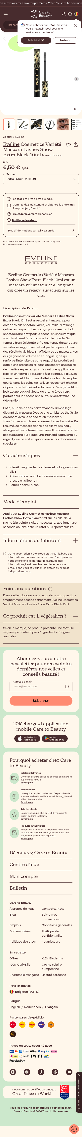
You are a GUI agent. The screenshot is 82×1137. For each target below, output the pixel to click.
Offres (14, 958)
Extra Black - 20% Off (21, 179)
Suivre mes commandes (51, 917)
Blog (13, 915)
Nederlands (32, 1007)
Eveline (11, 144)
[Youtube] (69, 1072)
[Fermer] (79, 1074)
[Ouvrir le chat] (74, 1129)
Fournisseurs (51, 942)
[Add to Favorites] (68, 145)
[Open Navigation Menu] (5, 13)
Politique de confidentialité (52, 933)
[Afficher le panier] (70, 13)
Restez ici (65, 40)
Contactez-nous (53, 909)
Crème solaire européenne (52, 967)
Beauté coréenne (54, 975)
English (15, 1007)
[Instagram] (13, 1072)
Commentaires (20, 931)
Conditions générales (57, 925)
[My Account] (63, 13)
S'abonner (41, 700)
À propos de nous (22, 909)
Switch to (36, 40)
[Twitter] (55, 1072)
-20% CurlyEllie (20, 965)
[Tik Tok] (41, 1072)
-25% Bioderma (52, 958)
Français (51, 1007)
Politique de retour (24, 220)
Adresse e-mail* (22, 681)
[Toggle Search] (12, 13)
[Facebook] (27, 1072)
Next (76, 79)
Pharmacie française (24, 975)
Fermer (75, 25)
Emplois (15, 925)
